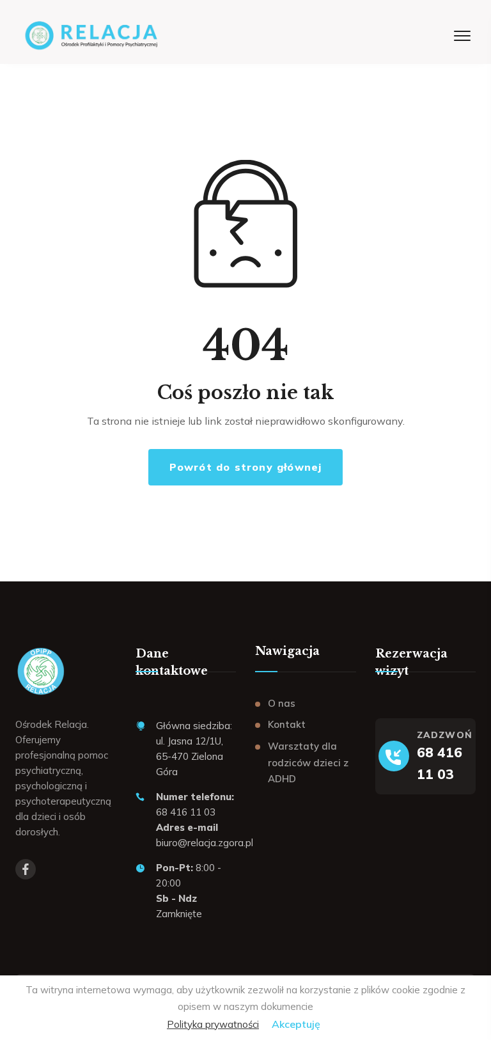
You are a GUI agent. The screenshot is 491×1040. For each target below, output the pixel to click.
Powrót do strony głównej (245, 467)
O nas (281, 703)
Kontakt (287, 724)
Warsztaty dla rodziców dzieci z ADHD (308, 762)
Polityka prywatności (213, 1024)
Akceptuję (296, 1024)
